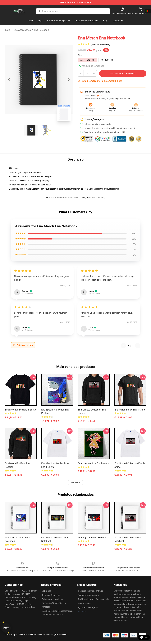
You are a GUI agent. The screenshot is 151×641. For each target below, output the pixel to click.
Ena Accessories (22, 30)
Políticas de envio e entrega (90, 591)
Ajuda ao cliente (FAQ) (88, 607)
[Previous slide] (9, 79)
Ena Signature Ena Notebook (93, 537)
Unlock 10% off (6, 628)
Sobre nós (46, 591)
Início (7, 30)
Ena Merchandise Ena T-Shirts (20, 409)
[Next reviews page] (137, 345)
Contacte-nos (84, 603)
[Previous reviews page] (123, 345)
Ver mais (75, 483)
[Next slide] (68, 79)
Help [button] (145, 637)
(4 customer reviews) (100, 44)
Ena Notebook (41, 30)
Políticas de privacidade (52, 599)
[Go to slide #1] (31, 130)
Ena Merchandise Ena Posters (93, 463)
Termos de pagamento (88, 595)
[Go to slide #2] (47, 130)
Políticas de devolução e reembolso (94, 599)
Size (80, 55)
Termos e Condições (51, 595)
